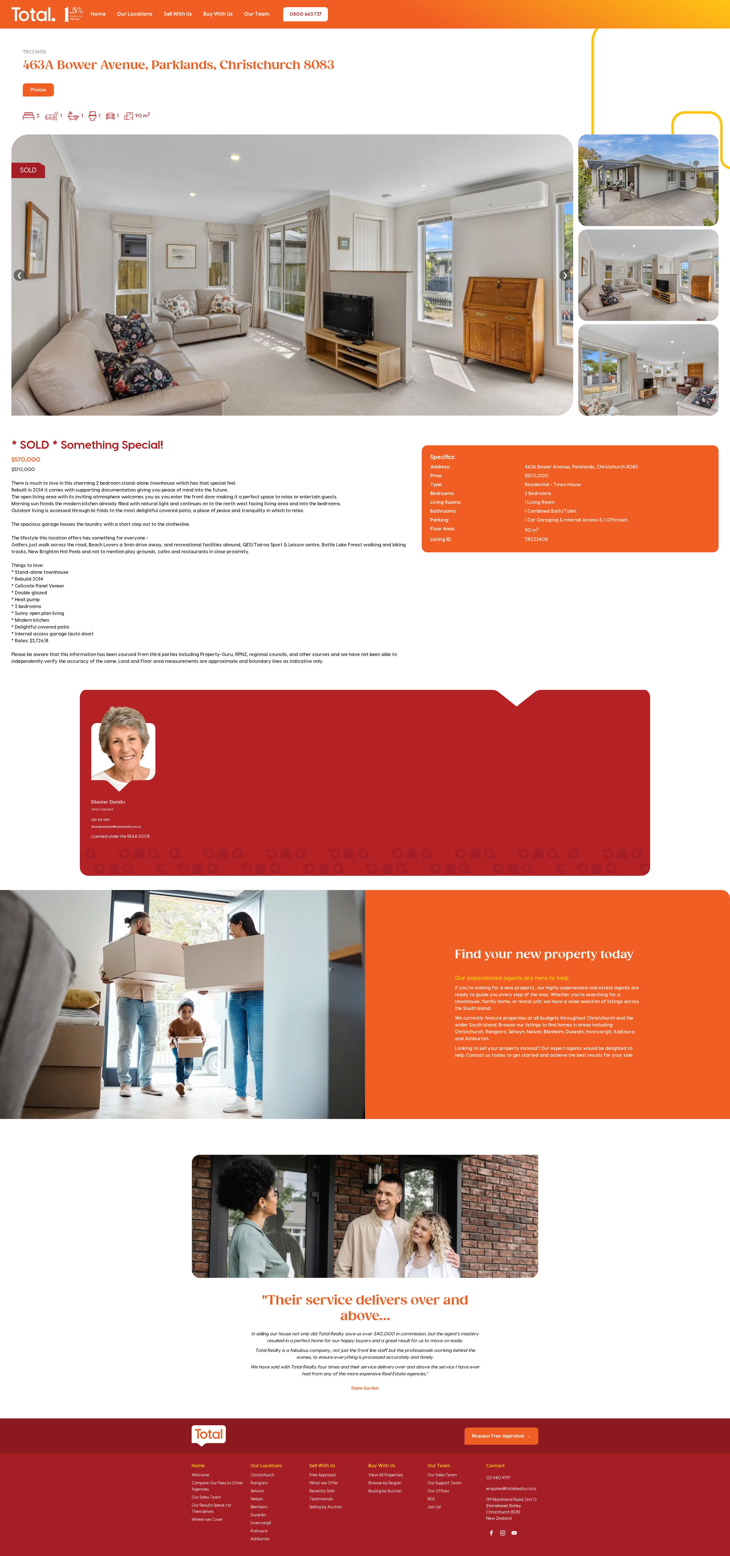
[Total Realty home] (47, 14)
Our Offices (438, 1491)
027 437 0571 (100, 820)
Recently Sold (321, 1491)
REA (431, 1499)
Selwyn (257, 1491)
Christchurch (262, 1475)
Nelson (257, 1499)
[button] (98, 14)
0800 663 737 (305, 14)
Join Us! (434, 1507)
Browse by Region (384, 1483)
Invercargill (261, 1523)
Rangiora (259, 1483)
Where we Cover (207, 1520)
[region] (365, 275)
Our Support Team (444, 1483)
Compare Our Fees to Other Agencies (217, 1486)
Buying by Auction (385, 1491)
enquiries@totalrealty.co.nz (511, 1489)
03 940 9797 (498, 1478)
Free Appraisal (322, 1475)
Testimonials (321, 1499)
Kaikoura (259, 1531)
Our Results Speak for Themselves (211, 1508)
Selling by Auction (325, 1507)
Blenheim (259, 1507)
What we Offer (323, 1483)
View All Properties (385, 1475)
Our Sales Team (206, 1497)
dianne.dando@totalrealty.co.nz (116, 827)
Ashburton (260, 1539)
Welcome (200, 1475)
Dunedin (258, 1515)
